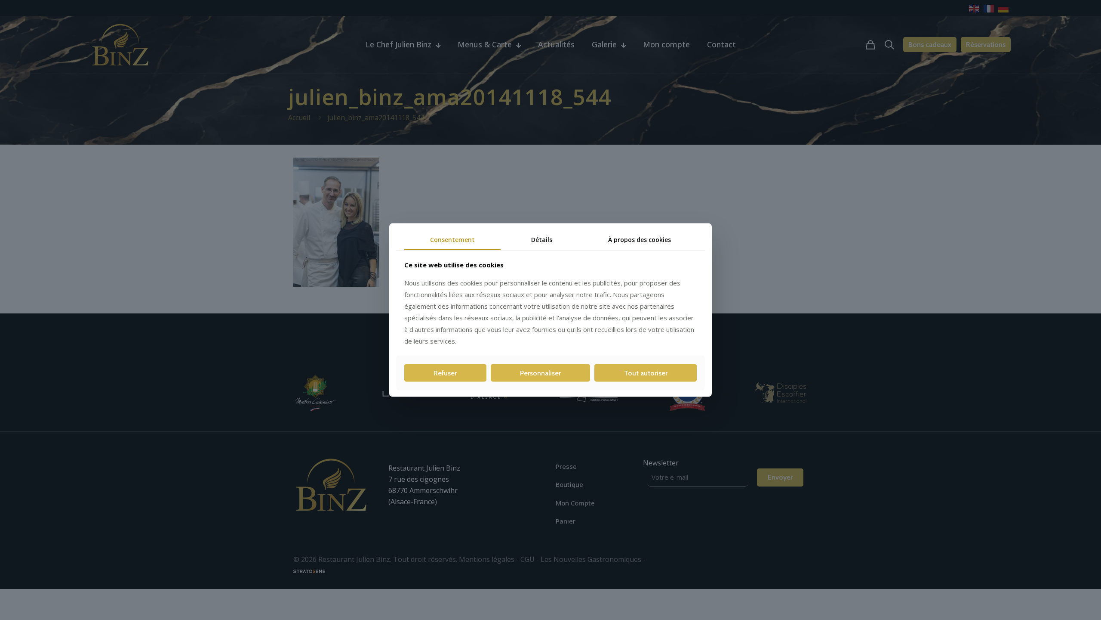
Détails (541, 240)
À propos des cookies (639, 240)
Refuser (445, 373)
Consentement (452, 240)
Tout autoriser (645, 373)
